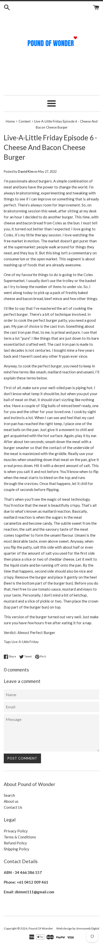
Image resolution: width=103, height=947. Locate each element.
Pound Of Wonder (40, 928)
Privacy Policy (16, 831)
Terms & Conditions (20, 837)
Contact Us (13, 807)
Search (9, 795)
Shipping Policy (16, 849)
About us (11, 801)
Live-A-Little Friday (25, 642)
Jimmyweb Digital (87, 928)
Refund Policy (15, 843)
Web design (64, 928)
